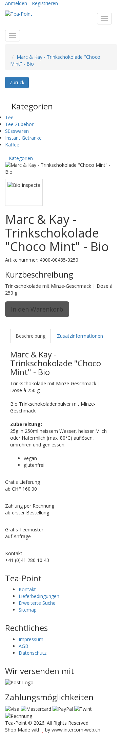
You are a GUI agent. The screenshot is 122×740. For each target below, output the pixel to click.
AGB (23, 646)
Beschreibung (30, 336)
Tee (9, 117)
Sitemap (28, 609)
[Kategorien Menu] (12, 35)
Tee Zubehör (19, 124)
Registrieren (45, 3)
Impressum (31, 639)
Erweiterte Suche (37, 603)
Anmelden (16, 3)
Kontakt (27, 589)
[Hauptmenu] (104, 18)
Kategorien (21, 158)
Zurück (16, 82)
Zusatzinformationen (80, 336)
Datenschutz (32, 653)
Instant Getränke (23, 138)
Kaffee (12, 144)
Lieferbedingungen (39, 596)
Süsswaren (17, 131)
